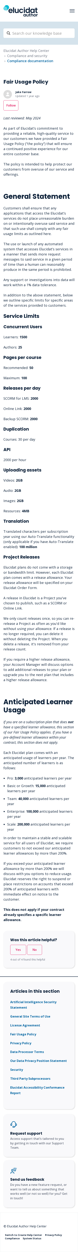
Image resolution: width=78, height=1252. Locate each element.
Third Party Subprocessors (30, 1079)
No (34, 950)
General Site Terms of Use (30, 1016)
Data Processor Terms (27, 1052)
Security (16, 1070)
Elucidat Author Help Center (26, 50)
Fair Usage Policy (23, 1034)
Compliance (12, 1238)
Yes (18, 950)
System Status (32, 1238)
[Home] (20, 10)
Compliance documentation (30, 61)
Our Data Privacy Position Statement (38, 1061)
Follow (11, 105)
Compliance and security (27, 55)
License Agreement (25, 1025)
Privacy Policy (20, 1043)
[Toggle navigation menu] (72, 10)
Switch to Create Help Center (24, 1235)
